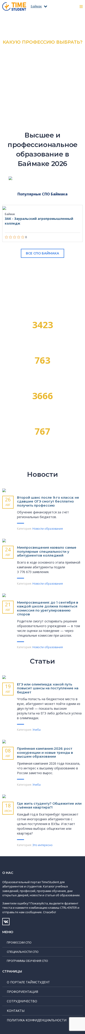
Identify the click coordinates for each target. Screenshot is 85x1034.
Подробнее (42, 78)
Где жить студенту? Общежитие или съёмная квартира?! (49, 806)
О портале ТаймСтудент (28, 982)
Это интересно (42, 845)
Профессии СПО (19, 942)
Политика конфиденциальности (36, 1020)
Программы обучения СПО (27, 961)
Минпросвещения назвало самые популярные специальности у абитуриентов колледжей (46, 551)
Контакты (15, 1010)
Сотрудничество (22, 1001)
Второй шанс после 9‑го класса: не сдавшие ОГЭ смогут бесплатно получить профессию (48, 502)
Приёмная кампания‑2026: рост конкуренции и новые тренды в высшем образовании (45, 753)
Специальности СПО (23, 952)
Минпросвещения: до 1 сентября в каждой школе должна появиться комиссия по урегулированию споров (47, 608)
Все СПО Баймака (42, 253)
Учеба (36, 730)
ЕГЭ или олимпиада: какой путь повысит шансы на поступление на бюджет (47, 688)
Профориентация (22, 991)
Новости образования (47, 529)
